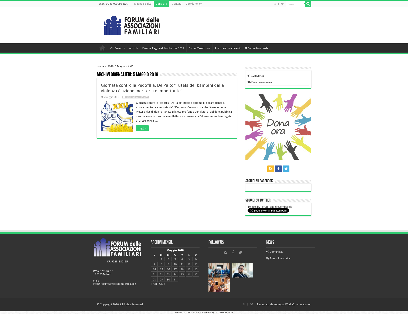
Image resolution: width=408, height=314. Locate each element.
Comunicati (257, 75)
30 (168, 279)
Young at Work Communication (292, 304)
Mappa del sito (143, 3)
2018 (110, 66)
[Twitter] (282, 4)
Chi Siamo (116, 48)
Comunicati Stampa (136, 97)
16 (168, 269)
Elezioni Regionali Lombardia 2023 (163, 48)
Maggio (122, 66)
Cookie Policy (194, 3)
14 (154, 269)
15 (161, 269)
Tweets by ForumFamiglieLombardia (270, 206)
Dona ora (161, 3)
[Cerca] (308, 4)
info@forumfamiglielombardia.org (114, 283)
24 (175, 274)
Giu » (162, 283)
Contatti (176, 3)
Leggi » (142, 128)
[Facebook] (278, 4)
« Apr (154, 283)
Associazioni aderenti (228, 48)
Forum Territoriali (199, 48)
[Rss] (274, 4)
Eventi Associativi (261, 82)
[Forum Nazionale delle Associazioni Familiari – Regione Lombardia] (132, 24)
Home (102, 47)
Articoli (133, 48)
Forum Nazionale (258, 48)
